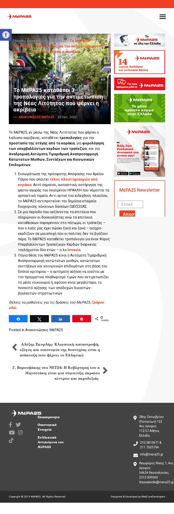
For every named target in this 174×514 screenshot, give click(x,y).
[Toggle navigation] (163, 16)
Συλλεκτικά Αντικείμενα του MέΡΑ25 (51, 442)
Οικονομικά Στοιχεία (47, 427)
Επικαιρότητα (49, 417)
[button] (6, 35)
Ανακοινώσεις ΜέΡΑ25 (46, 41)
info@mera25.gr (151, 454)
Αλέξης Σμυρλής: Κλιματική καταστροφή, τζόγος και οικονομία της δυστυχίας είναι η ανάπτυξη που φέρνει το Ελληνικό (60, 350)
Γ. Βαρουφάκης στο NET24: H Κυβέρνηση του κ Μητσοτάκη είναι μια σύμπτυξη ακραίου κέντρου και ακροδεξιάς (56, 373)
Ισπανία (74, 250)
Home (18, 41)
